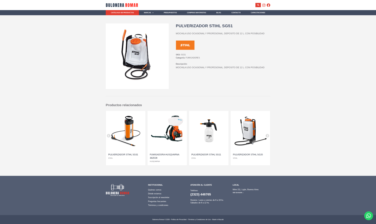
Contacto (236, 12)
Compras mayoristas (196, 12)
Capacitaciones (258, 12)
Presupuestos (170, 12)
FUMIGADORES (193, 58)
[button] (108, 135)
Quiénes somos (154, 190)
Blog (218, 12)
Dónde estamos (154, 194)
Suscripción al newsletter (158, 197)
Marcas (147, 12)
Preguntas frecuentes (157, 201)
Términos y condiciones (158, 205)
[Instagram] (264, 5)
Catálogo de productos (122, 12)
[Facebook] (268, 5)
